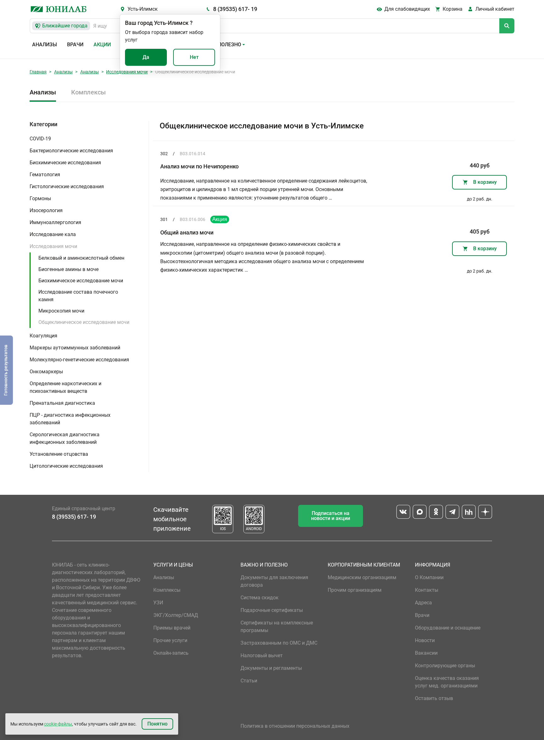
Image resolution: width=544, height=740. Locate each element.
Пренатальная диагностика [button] (62, 403)
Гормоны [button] (40, 198)
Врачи (75, 45)
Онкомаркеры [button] (46, 372)
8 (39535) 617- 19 (235, 9)
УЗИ (158, 603)
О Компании (429, 577)
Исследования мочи (127, 71)
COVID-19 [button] (40, 139)
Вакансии (426, 653)
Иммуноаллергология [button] (55, 222)
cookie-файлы (58, 723)
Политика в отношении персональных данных (295, 726)
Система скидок (260, 598)
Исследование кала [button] (53, 234)
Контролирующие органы (445, 666)
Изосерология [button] (46, 210)
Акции (102, 45)
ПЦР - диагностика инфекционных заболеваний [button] (70, 419)
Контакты (426, 590)
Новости (425, 640)
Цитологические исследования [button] (66, 466)
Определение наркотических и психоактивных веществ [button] (65, 387)
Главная (38, 71)
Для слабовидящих (407, 9)
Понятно (157, 724)
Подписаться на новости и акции (330, 515)
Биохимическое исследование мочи (80, 281)
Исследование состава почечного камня (78, 295)
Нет (194, 57)
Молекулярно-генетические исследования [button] (79, 360)
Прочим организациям (355, 590)
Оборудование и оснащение (447, 628)
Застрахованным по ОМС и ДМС (279, 643)
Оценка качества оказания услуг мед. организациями (447, 682)
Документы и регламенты (271, 668)
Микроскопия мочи (61, 311)
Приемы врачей (171, 628)
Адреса (423, 603)
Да (146, 57)
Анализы (44, 45)
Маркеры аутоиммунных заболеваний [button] (75, 348)
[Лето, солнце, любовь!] (219, 219)
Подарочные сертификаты (272, 610)
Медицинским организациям (362, 577)
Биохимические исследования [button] (65, 163)
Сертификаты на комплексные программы (277, 626)
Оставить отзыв (434, 698)
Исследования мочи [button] (53, 246)
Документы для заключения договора (274, 581)
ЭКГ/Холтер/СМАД (175, 615)
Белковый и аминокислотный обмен (81, 258)
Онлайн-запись (171, 653)
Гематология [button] (45, 175)
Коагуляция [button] (43, 336)
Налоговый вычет (262, 655)
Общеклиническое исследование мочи (83, 322)
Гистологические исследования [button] (67, 186)
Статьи (249, 681)
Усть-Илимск (143, 9)
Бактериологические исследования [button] (71, 151)
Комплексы (88, 92)
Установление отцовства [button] (59, 454)
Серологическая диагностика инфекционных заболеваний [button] (64, 438)
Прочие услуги (170, 640)
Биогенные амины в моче (68, 269)
